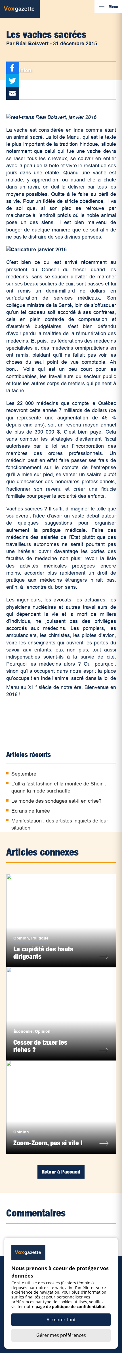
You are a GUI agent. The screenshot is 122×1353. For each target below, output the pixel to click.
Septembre (23, 774)
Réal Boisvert (32, 43)
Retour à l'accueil (61, 1172)
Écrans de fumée (30, 811)
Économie (23, 1031)
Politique (40, 938)
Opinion (21, 70)
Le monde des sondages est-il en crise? (56, 801)
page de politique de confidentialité (70, 1306)
